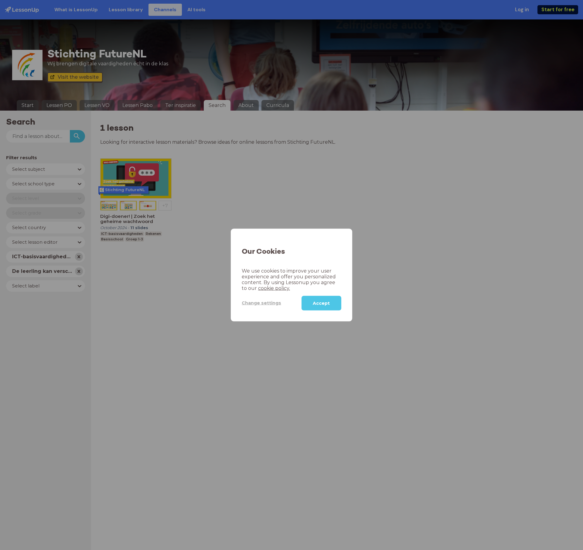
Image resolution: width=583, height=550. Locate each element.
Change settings (261, 303)
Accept (321, 303)
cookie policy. (274, 288)
